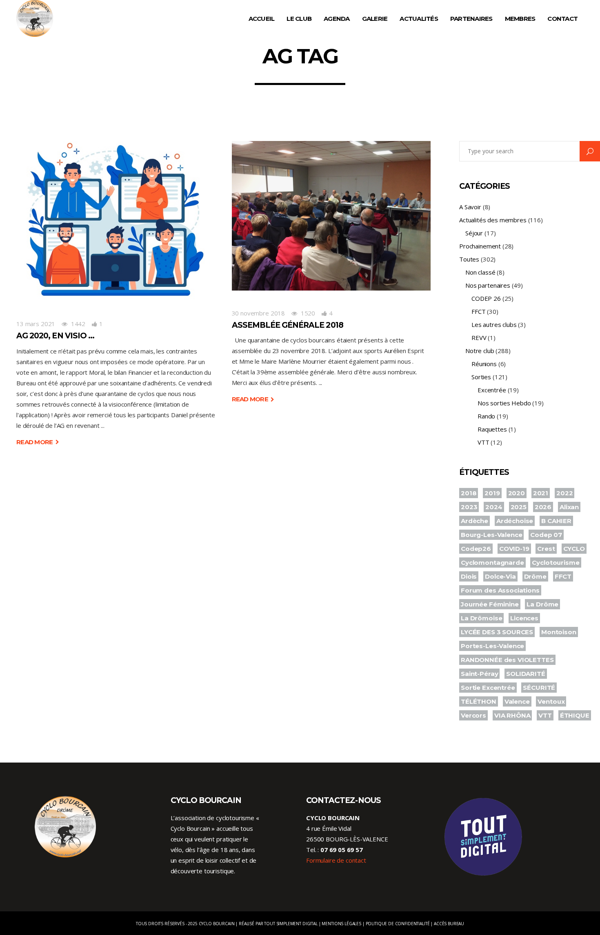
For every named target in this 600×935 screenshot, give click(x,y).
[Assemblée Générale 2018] (331, 216)
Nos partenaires (487, 285)
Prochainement (480, 246)
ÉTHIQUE (574, 715)
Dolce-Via (500, 576)
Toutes (469, 259)
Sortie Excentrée (488, 687)
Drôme (535, 576)
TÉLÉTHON (478, 701)
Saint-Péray (479, 674)
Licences (524, 618)
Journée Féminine (490, 604)
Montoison (558, 632)
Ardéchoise (514, 521)
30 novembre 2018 (258, 313)
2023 (469, 507)
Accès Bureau (449, 923)
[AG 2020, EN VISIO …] (116, 221)
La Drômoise (481, 618)
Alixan (569, 507)
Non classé (480, 272)
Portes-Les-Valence (492, 646)
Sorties (481, 377)
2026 (543, 507)
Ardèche (474, 521)
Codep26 (476, 548)
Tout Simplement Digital (291, 923)
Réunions (484, 364)
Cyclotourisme (555, 562)
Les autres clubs (494, 324)
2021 (540, 493)
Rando (486, 416)
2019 (492, 493)
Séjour (474, 233)
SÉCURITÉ (539, 687)
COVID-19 (514, 548)
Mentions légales (341, 923)
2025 (519, 507)
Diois (469, 576)
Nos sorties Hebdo (504, 403)
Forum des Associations (500, 590)
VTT (483, 442)
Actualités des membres (493, 220)
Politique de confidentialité (398, 923)
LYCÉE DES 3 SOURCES (497, 632)
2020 (516, 493)
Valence (517, 701)
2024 (493, 507)
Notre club (479, 351)
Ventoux (551, 701)
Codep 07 (546, 535)
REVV (478, 337)
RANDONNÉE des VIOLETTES (507, 660)
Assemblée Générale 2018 (287, 325)
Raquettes (492, 429)
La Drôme (542, 604)
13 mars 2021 (35, 324)
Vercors (473, 715)
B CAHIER (556, 521)
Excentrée (492, 390)
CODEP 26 (486, 298)
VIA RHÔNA (512, 715)
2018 (468, 493)
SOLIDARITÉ (525, 674)
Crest (546, 548)
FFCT (478, 311)
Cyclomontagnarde (492, 562)
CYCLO (574, 548)
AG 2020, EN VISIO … (55, 335)
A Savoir (470, 207)
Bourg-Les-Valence (491, 535)
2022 (564, 493)
